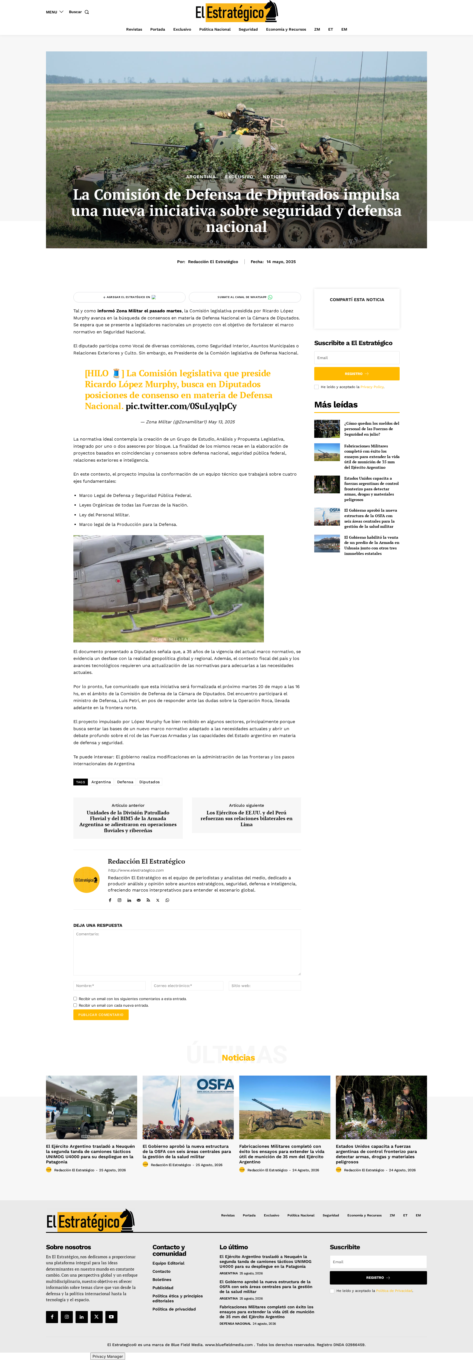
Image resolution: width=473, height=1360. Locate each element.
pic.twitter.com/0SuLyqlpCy (181, 406)
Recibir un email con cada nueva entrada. (114, 1005)
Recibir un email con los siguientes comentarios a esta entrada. (133, 999)
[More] (382, 313)
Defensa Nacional (235, 1324)
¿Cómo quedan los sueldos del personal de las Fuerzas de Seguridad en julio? (371, 428)
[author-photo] (49, 1170)
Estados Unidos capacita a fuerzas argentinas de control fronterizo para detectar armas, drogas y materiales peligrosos (371, 489)
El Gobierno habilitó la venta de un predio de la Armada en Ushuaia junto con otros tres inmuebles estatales (371, 545)
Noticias (275, 176)
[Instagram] (119, 899)
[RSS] (148, 899)
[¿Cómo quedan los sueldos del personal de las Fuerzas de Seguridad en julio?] (327, 429)
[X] (158, 899)
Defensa (125, 782)
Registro (354, 374)
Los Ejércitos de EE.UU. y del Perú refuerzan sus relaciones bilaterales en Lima (247, 819)
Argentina (201, 176)
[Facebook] (110, 899)
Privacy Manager (108, 1356)
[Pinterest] (356, 313)
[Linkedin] (129, 899)
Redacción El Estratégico (213, 261)
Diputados (149, 782)
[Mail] (139, 899)
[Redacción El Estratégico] (86, 879)
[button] (80, 12)
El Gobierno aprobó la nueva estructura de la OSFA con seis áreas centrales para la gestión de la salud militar (370, 518)
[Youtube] (111, 1317)
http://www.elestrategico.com (135, 870)
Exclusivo (239, 176)
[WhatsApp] (167, 899)
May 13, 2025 (221, 421)
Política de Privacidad (394, 1291)
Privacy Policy (371, 387)
